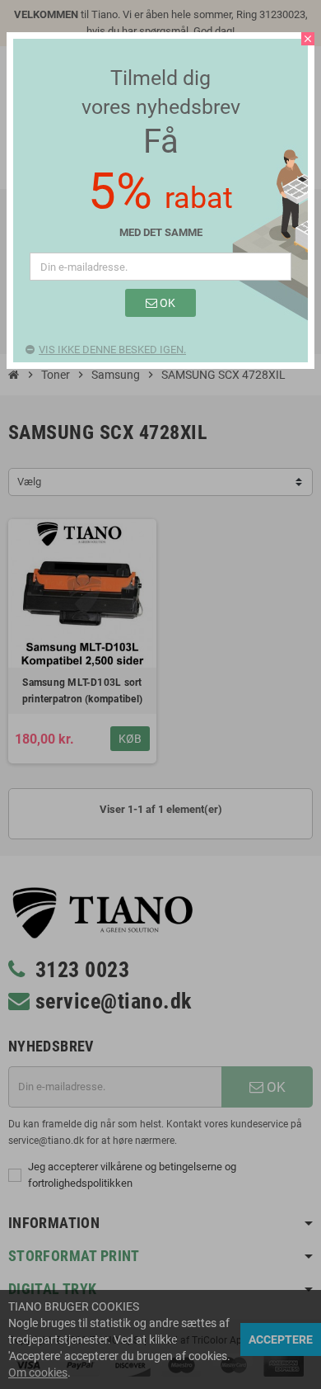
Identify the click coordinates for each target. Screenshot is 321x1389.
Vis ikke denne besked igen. (112, 349)
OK (166, 302)
